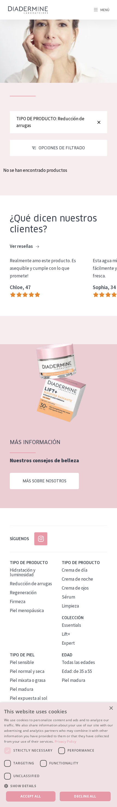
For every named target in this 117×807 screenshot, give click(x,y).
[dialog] (58, 754)
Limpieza (70, 606)
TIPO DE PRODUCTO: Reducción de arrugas (50, 122)
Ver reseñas (22, 246)
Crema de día (74, 570)
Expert (68, 643)
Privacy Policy (65, 741)
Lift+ (66, 634)
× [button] (111, 708)
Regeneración (23, 593)
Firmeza (17, 602)
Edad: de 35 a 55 (77, 671)
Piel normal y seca (27, 671)
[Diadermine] (28, 10)
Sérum (68, 597)
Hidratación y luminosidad (22, 572)
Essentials (71, 625)
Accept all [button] (30, 796)
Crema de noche (77, 579)
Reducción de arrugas (31, 584)
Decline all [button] (85, 796)
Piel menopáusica (27, 610)
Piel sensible (22, 662)
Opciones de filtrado (62, 147)
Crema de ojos (75, 588)
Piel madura (21, 689)
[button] (58, 786)
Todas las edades (78, 662)
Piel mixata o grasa (27, 680)
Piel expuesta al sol (28, 698)
